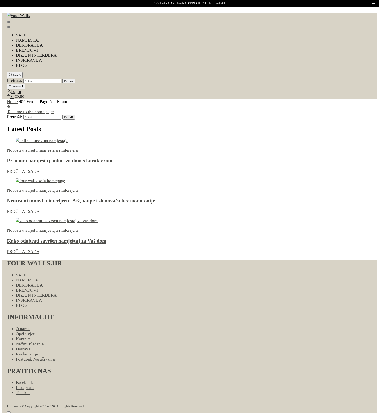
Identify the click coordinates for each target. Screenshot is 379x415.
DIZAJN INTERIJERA (36, 55)
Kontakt (23, 338)
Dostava (23, 348)
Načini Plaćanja (30, 343)
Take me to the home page (30, 111)
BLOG (21, 65)
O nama (23, 328)
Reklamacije (27, 354)
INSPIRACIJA (29, 60)
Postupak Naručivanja (35, 359)
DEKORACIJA (29, 45)
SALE (21, 34)
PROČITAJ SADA (23, 171)
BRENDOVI (27, 50)
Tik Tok (23, 392)
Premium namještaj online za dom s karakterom (59, 160)
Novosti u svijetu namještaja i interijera (42, 150)
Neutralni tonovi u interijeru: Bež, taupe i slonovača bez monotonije (81, 201)
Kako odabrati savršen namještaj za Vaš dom (56, 241)
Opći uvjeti (26, 333)
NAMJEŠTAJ (28, 40)
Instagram (25, 387)
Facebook (24, 382)
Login (16, 91)
